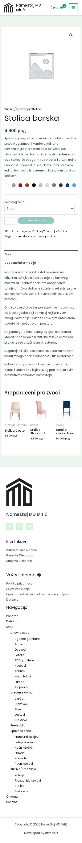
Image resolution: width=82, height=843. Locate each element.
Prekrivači (21, 704)
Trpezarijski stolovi (28, 781)
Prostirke (21, 720)
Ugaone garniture (27, 639)
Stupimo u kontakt (19, 561)
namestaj (39, 236)
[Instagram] (19, 526)
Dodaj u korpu (36, 220)
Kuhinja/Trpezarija (17, 109)
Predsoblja (18, 725)
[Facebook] (9, 526)
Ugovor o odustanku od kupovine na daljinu (37, 594)
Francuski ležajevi (27, 737)
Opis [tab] (7, 254)
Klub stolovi (23, 676)
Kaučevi (20, 666)
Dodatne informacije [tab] (20, 263)
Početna (12, 616)
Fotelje (19, 655)
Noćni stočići (24, 748)
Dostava (12, 600)
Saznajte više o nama (21, 550)
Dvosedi (20, 650)
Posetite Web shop (19, 555)
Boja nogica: (13, 202)
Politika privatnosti (19, 584)
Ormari (19, 753)
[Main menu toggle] (73, 7)
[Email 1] (29, 526)
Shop (9, 627)
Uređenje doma (22, 693)
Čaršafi (20, 699)
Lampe (19, 682)
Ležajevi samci (25, 742)
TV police (21, 687)
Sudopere (22, 791)
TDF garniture (24, 660)
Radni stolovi (24, 764)
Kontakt (11, 802)
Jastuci (20, 715)
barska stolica (22, 236)
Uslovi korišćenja (18, 589)
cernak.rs (51, 833)
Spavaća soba (21, 731)
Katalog (11, 621)
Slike (18, 709)
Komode (21, 758)
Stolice (36, 109)
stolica (51, 236)
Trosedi (20, 644)
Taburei (20, 671)
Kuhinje (20, 775)
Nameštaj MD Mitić (28, 7)
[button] (71, 35)
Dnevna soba (20, 633)
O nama (12, 797)
